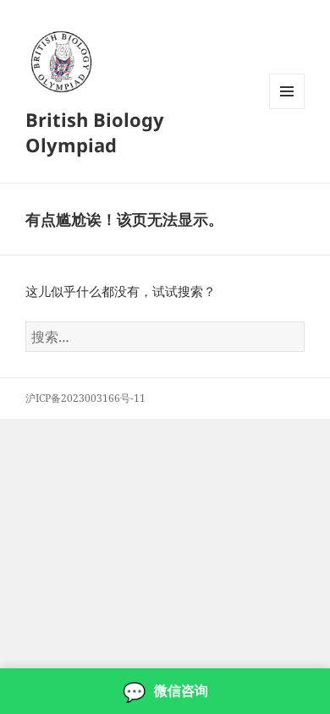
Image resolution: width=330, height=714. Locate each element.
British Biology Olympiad (94, 132)
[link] (165, 691)
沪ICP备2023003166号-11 (85, 398)
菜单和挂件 (287, 108)
